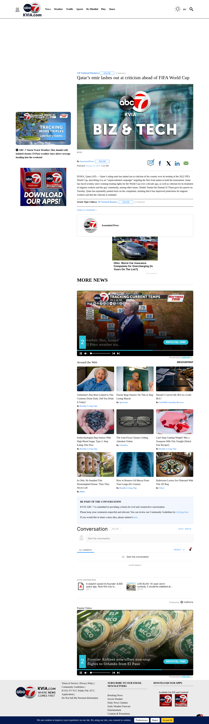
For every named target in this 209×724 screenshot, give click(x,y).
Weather (58, 9)
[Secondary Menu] (20, 9)
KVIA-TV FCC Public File (75, 690)
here (135, 517)
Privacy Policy (87, 683)
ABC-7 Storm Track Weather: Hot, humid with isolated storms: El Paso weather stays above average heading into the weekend (43, 154)
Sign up (188, 529)
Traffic (69, 9)
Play (103, 9)
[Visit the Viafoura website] (186, 602)
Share (112, 9)
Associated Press (87, 161)
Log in (180, 529)
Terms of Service (70, 683)
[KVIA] (32, 9)
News (48, 9)
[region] (135, 565)
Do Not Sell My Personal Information (80, 698)
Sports (79, 9)
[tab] (85, 549)
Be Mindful (92, 9)
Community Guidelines (73, 687)
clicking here (182, 512)
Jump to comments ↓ (87, 210)
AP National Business (107, 202)
